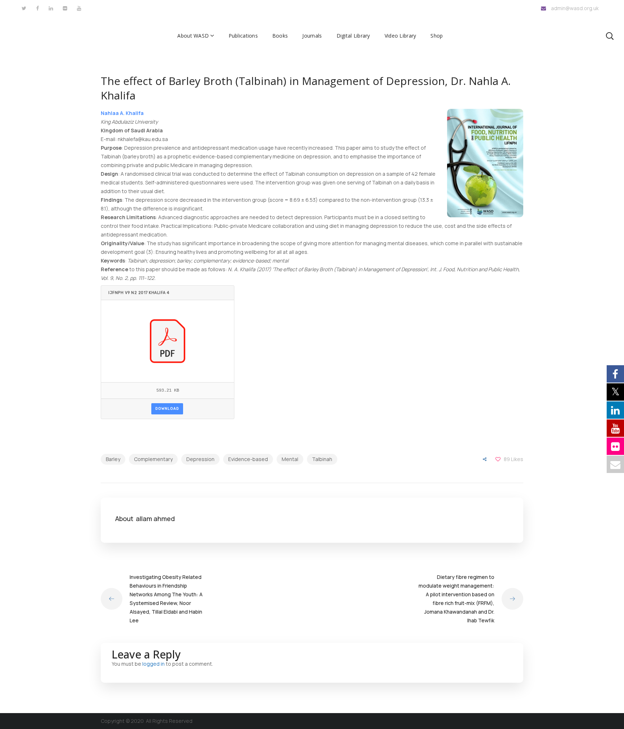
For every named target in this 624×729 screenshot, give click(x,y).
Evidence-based (248, 459)
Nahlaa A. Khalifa (122, 113)
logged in (153, 663)
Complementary (153, 459)
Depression (200, 459)
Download (167, 408)
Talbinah (322, 459)
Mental (290, 459)
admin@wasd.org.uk (575, 8)
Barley (113, 459)
